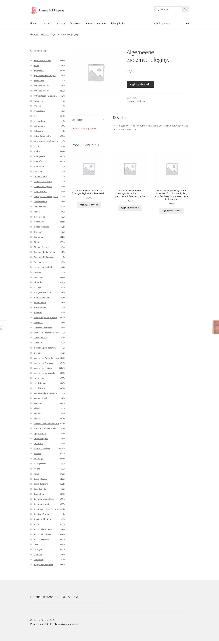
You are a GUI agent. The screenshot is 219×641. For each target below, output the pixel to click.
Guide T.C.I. (39, 342)
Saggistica (39, 494)
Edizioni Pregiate (41, 247)
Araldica (37, 105)
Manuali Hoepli (41, 398)
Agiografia (39, 70)
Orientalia (38, 443)
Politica (37, 453)
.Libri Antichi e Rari (42, 60)
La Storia (60, 23)
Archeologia (39, 111)
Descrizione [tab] (78, 119)
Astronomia (39, 126)
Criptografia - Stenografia (46, 196)
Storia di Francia (41, 539)
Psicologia (39, 458)
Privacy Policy (118, 23)
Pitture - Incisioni (42, 448)
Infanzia (38, 352)
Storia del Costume (43, 529)
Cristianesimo (40, 201)
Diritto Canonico (41, 226)
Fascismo (38, 277)
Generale (38, 312)
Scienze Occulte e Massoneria (47, 509)
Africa (36, 65)
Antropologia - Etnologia (45, 95)
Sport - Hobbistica (42, 519)
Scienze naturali (41, 504)
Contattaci (75, 23)
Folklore (37, 287)
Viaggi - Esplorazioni (43, 564)
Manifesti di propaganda (45, 393)
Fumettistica (40, 302)
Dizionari (38, 232)
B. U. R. (37, 146)
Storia (36, 524)
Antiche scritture (41, 85)
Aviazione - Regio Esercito (46, 141)
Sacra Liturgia (40, 479)
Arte (36, 116)
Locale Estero (40, 383)
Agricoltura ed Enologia (45, 75)
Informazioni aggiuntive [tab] (84, 128)
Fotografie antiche (42, 292)
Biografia (38, 161)
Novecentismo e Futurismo (46, 423)
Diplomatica (39, 216)
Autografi (38, 131)
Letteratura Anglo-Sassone (46, 358)
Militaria (38, 408)
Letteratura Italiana (43, 368)
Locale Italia (39, 388)
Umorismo (38, 559)
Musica (37, 418)
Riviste (37, 468)
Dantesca (38, 211)
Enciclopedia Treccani (44, 257)
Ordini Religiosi (41, 438)
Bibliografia (39, 156)
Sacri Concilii (40, 489)
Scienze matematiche (44, 499)
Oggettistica (40, 433)
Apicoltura (39, 101)
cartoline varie (40, 176)
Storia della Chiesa (42, 534)
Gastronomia (40, 307)
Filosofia (38, 282)
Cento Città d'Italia (43, 181)
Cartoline (38, 171)
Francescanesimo (42, 297)
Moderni (37, 413)
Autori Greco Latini (42, 136)
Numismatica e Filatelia (45, 428)
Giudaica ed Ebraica (43, 327)
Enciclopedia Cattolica (44, 252)
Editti (36, 242)
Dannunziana (40, 206)
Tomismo (38, 554)
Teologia (38, 549)
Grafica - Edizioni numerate (46, 332)
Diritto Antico (40, 221)
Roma (36, 473)
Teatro (37, 544)
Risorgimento (40, 463)
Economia (38, 237)
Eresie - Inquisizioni (43, 267)
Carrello (101, 23)
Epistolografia (40, 262)
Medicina (45, 34)
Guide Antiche (40, 337)
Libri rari (46, 23)
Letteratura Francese (43, 363)
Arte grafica (39, 121)
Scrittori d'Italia (41, 514)
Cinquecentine (40, 191)
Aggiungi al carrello (140, 84)
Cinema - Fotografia (43, 186)
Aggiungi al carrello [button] (89, 204)
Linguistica (39, 378)
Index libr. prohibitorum (45, 347)
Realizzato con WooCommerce (62, 623)
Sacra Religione (41, 483)
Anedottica (39, 80)
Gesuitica (38, 322)
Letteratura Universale (44, 373)
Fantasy (37, 272)
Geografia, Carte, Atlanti (45, 317)
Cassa (89, 23)
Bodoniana (39, 166)
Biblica (37, 151)
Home (33, 23)
